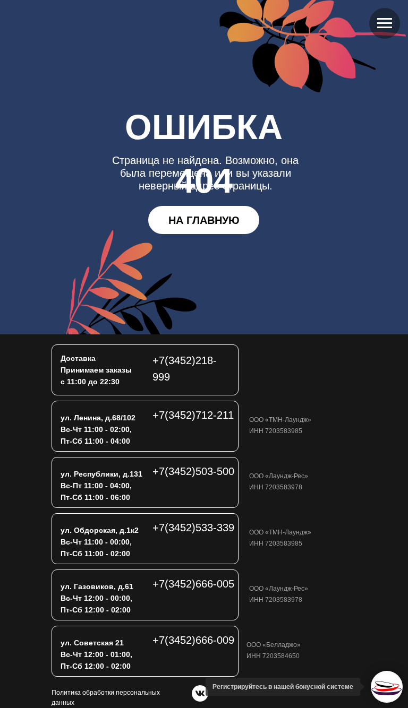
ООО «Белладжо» (273, 645)
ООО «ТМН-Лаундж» (280, 420)
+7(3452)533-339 (193, 527)
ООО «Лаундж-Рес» (278, 476)
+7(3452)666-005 (193, 584)
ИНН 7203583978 (275, 487)
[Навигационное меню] (384, 23)
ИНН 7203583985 (275, 431)
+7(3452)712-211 (193, 415)
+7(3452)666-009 (193, 640)
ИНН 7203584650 (273, 656)
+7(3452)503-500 (193, 471)
